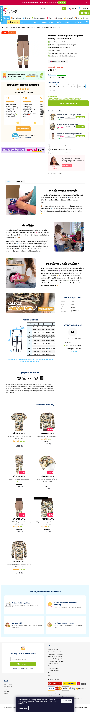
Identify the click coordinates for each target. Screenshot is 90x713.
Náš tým (6, 691)
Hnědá (72, 304)
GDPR (49, 666)
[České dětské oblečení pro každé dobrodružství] (2, 27)
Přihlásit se (85, 8)
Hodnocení (69, 18)
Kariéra (6, 693)
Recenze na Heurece (25, 137)
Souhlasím (67, 701)
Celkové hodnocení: (25, 135)
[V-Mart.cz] (15, 10)
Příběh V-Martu (8, 686)
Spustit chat (66, 165)
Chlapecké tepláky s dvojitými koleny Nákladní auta (69, 134)
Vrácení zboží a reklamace (55, 654)
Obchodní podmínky (53, 670)
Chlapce (73, 307)
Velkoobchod (51, 673)
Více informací (72, 351)
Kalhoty (68, 22)
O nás (6, 681)
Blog (77, 18)
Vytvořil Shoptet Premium (80, 707)
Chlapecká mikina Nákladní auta (67, 124)
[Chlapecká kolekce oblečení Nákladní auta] (30, 302)
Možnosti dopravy (53, 663)
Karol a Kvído (16, 18)
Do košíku (80, 117)
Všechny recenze (23, 129)
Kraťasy (78, 22)
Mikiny (51, 22)
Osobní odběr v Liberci (54, 652)
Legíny (43, 22)
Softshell (25, 22)
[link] (66, 625)
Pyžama (35, 22)
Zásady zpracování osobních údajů (23, 668)
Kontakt (85, 18)
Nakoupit (62, 2)
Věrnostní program (53, 649)
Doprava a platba (39, 18)
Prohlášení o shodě (53, 668)
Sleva (50, 18)
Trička (59, 22)
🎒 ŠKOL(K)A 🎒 (13, 22)
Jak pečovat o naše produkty (56, 661)
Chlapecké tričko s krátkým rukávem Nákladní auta (69, 115)
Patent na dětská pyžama (55, 656)
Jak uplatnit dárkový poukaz (55, 659)
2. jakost (59, 18)
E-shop (6, 18)
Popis (9, 181)
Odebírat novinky (23, 664)
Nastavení (23, 708)
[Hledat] (64, 8)
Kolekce (27, 18)
